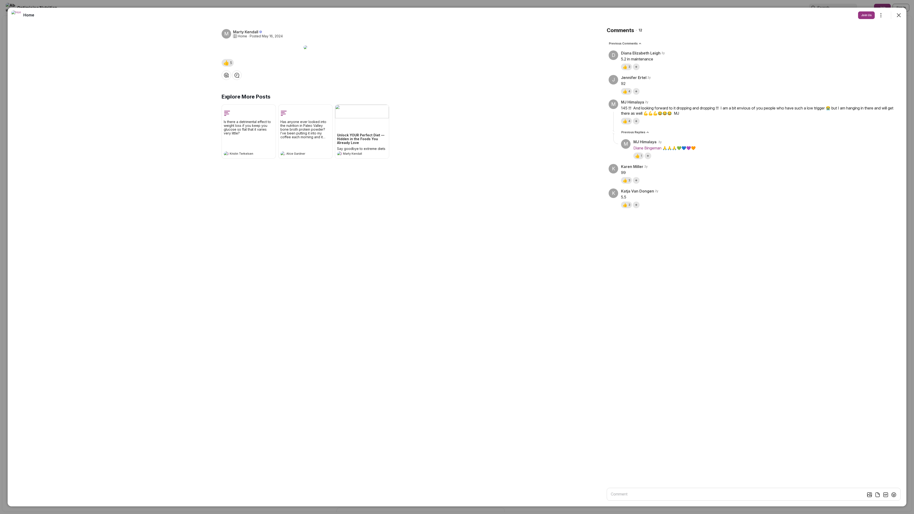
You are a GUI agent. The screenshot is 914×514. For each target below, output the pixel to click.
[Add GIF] (885, 495)
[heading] (244, 154)
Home (242, 36)
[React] (226, 75)
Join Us (866, 15)
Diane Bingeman (647, 148)
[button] (228, 63)
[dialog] (457, 257)
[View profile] (226, 153)
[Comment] (237, 75)
